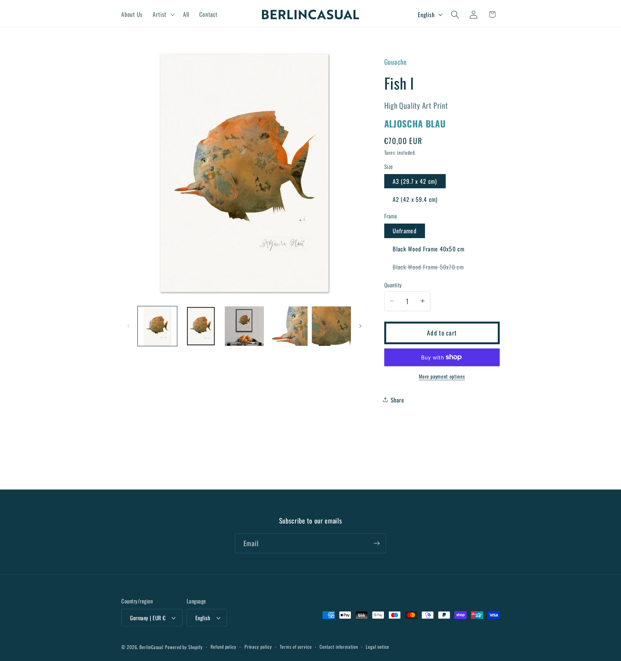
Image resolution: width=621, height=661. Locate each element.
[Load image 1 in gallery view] (157, 326)
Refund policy (223, 646)
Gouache (395, 62)
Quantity (393, 285)
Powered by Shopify (183, 647)
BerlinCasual (151, 647)
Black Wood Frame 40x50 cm (429, 248)
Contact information (339, 646)
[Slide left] (128, 326)
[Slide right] (360, 326)
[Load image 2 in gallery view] (201, 326)
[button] (163, 14)
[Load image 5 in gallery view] (331, 326)
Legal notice (377, 646)
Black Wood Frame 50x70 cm (433, 268)
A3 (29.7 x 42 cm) (415, 181)
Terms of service (296, 646)
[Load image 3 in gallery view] (244, 326)
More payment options (442, 376)
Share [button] (397, 399)
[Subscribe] (376, 543)
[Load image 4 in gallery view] (288, 326)
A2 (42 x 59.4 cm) (415, 198)
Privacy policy (258, 646)
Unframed (405, 230)
